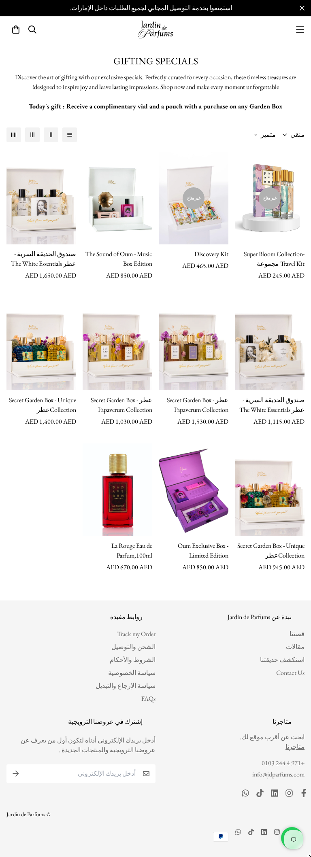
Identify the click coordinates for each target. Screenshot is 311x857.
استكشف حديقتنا (282, 659)
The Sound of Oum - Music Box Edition (118, 259)
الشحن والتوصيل (133, 647)
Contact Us (290, 672)
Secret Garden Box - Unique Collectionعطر (42, 405)
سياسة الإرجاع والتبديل (126, 685)
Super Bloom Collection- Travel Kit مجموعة (274, 259)
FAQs (148, 698)
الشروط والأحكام (133, 659)
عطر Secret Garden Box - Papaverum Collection (197, 405)
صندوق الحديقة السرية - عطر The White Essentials (43, 259)
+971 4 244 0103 (283, 763)
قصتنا (297, 634)
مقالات (295, 647)
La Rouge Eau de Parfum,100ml (131, 550)
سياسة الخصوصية (132, 672)
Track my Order (136, 634)
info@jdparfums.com (278, 774)
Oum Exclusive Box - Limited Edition (203, 550)
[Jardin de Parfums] (155, 29)
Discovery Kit (211, 254)
